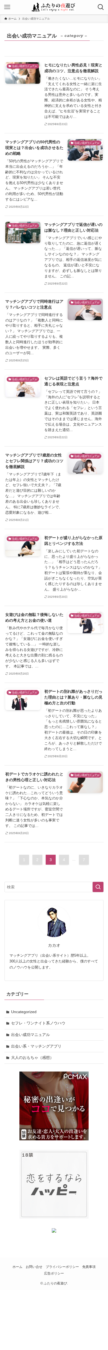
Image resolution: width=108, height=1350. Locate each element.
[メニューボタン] (7, 7)
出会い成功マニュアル (30, 1034)
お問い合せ (34, 1266)
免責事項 (89, 1266)
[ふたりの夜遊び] (54, 7)
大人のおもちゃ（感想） (32, 1057)
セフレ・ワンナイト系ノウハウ (38, 1023)
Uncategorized (24, 1012)
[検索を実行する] (98, 887)
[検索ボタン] (101, 7)
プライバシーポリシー (62, 1266)
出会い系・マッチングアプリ (36, 1046)
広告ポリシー (54, 1273)
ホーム (17, 1266)
